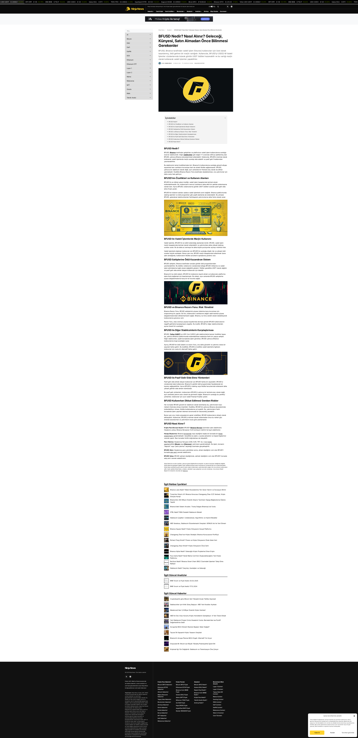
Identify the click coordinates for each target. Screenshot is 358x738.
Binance (173, 152)
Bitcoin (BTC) (200, 2)
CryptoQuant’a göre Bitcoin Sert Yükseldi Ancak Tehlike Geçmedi (193, 599)
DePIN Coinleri (217, 707)
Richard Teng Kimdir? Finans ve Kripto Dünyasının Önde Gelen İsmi (193, 540)
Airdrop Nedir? (199, 703)
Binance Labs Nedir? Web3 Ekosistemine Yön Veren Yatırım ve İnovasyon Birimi (198, 490)
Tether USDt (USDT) (253, 2)
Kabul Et (317, 733)
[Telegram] (231, 6)
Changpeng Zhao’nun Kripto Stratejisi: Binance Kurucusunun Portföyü (194, 534)
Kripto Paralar (180, 682)
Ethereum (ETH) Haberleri (163, 688)
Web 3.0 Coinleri (218, 713)
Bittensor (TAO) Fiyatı (182, 700)
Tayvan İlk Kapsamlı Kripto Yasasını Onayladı (186, 632)
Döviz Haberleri (162, 707)
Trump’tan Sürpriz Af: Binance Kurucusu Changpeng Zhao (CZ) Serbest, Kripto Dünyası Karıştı (197, 495)
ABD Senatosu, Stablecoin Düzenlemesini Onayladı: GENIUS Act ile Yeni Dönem (198, 523)
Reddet (332, 733)
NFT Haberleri (162, 715)
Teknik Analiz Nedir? (200, 700)
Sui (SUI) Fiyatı (180, 703)
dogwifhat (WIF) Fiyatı (183, 708)
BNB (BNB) (55, 2)
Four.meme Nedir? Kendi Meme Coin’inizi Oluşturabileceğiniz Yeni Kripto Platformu (195, 557)
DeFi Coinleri (217, 705)
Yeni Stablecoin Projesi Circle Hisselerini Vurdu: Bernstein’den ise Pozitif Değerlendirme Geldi (195, 621)
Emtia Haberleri (162, 710)
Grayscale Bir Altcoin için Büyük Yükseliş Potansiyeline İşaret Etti (192, 644)
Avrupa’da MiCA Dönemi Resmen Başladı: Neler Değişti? (189, 627)
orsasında (188, 434)
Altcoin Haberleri (163, 692)
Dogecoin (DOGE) (174, 2)
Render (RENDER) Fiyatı (183, 711)
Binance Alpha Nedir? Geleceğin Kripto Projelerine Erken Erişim (192, 551)
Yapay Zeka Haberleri (164, 699)
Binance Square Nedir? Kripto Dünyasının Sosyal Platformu (190, 529)
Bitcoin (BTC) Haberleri (165, 684)
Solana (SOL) (99, 2)
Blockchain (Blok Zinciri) (218, 683)
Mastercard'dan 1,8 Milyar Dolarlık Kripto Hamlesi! (188, 610)
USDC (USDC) (77, 2)
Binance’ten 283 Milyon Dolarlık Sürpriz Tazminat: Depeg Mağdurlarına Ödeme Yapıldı (198, 501)
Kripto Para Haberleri (164, 682)
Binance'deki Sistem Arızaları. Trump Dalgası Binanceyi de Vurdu (193, 507)
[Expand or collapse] (225, 118)
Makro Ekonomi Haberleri (163, 695)
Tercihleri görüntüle (348, 733)
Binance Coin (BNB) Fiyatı (182, 691)
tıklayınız (185, 471)
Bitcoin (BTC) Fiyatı (182, 684)
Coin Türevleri (217, 715)
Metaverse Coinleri (219, 710)
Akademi (169, 30)
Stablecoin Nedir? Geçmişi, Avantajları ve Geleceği (188, 568)
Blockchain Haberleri (164, 702)
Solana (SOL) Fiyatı (182, 694)
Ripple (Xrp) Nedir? (200, 690)
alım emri (173, 452)
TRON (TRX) (122, 2)
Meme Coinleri (217, 696)
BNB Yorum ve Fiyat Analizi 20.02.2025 (184, 581)
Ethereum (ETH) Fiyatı (183, 687)
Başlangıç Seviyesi (199, 63)
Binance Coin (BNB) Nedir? (200, 693)
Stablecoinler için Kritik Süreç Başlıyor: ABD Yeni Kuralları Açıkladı (193, 604)
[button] (354, 716)
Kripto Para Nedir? (200, 697)
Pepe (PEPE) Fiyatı (181, 705)
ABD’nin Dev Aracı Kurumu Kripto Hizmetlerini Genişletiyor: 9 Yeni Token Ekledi (198, 616)
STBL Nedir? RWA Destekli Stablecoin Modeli (186, 512)
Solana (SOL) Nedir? (200, 687)
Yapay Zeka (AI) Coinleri (218, 693)
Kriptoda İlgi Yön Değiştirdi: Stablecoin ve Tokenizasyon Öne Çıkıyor (194, 649)
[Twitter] (227, 6)
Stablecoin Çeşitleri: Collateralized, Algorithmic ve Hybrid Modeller (193, 518)
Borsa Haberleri (163, 713)
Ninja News (161, 30)
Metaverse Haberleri (164, 721)
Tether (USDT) (175, 334)
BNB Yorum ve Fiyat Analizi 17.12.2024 (183, 586)
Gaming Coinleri (218, 699)
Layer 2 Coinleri (218, 689)
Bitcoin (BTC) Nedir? (200, 684)
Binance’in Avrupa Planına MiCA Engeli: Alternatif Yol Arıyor (191, 638)
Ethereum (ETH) (226, 2)
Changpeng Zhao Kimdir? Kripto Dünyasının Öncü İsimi (189, 546)
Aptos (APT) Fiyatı (181, 697)
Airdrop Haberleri (163, 705)
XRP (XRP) (34, 2)
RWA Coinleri (217, 702)
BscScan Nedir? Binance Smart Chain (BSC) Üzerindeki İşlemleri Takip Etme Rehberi (196, 562)
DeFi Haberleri (162, 718)
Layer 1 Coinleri (218, 686)
